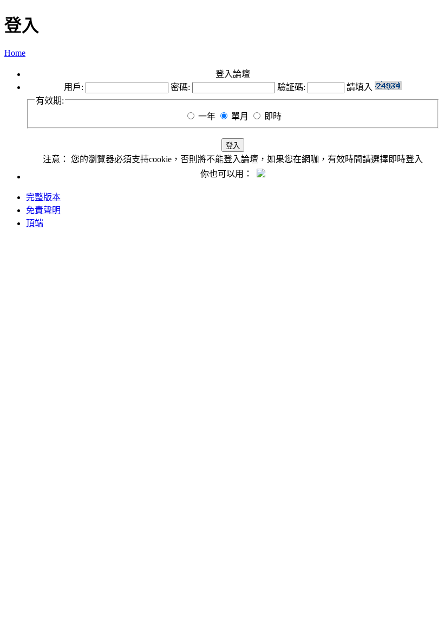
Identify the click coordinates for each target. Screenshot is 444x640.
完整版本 (43, 197)
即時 (273, 116)
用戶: (73, 87)
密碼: (180, 87)
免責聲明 (43, 210)
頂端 (34, 223)
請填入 (361, 87)
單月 (240, 116)
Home (14, 52)
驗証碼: (291, 87)
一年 (207, 116)
